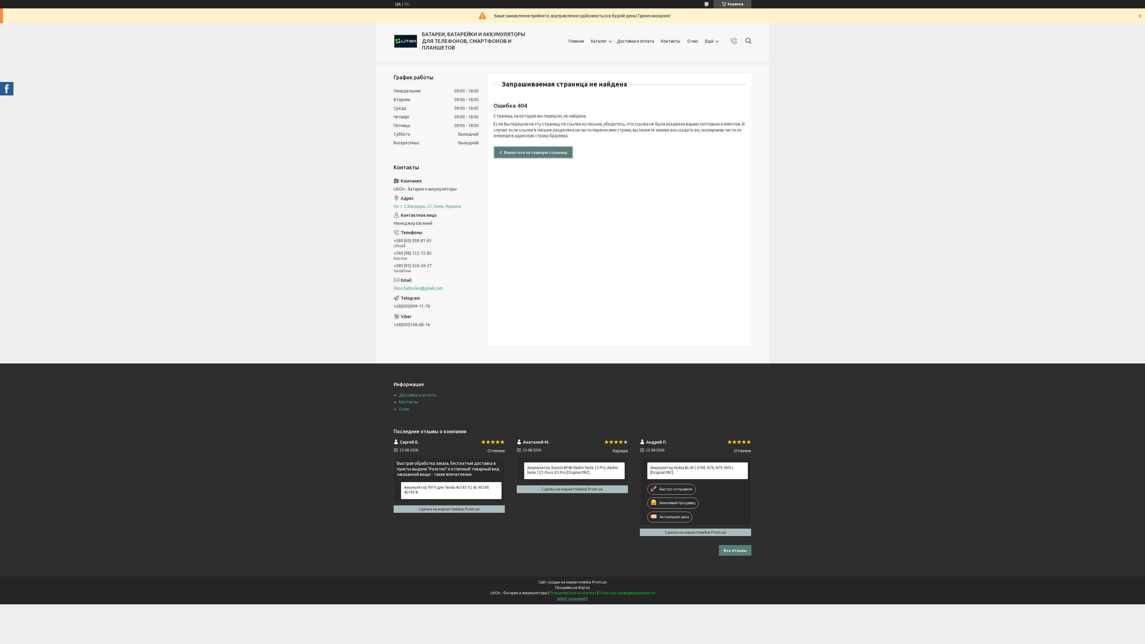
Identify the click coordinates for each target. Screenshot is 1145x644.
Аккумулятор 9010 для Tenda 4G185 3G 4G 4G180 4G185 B (446, 489)
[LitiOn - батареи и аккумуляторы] (405, 41)
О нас (692, 41)
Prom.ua (599, 582)
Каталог (599, 41)
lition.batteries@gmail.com (418, 288)
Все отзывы (735, 550)
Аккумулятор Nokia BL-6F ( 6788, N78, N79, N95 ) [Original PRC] (691, 470)
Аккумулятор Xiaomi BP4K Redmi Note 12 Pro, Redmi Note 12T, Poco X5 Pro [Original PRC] (572, 470)
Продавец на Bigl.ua (572, 587)
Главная (576, 41)
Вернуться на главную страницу (535, 152)
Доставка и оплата (635, 41)
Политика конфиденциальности (627, 593)
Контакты (670, 41)
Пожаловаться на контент (573, 593)
